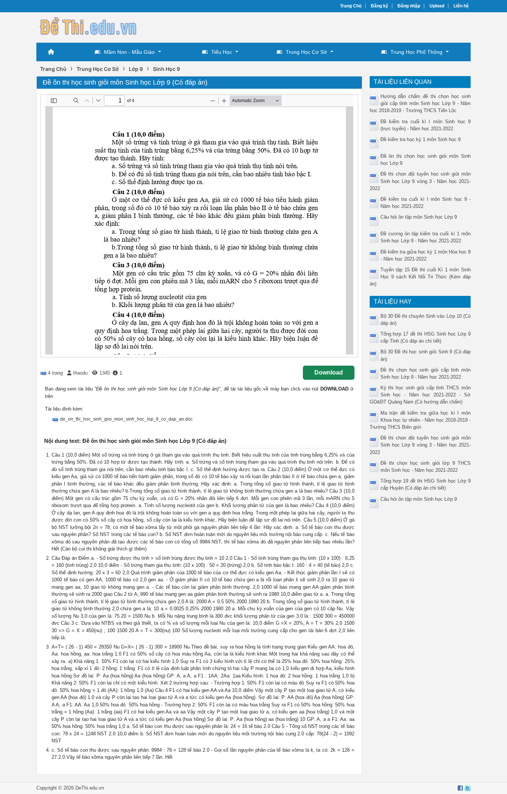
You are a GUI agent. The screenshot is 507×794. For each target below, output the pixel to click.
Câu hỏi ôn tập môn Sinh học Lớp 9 (418, 217)
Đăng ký (379, 6)
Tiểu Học (221, 52)
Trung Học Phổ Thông (416, 52)
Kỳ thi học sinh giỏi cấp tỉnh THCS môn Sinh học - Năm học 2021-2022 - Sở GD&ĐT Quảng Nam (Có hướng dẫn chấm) (420, 395)
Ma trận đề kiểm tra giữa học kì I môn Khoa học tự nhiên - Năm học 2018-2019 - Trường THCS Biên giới (420, 420)
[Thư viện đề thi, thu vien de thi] (88, 26)
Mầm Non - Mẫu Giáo (129, 52)
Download (328, 372)
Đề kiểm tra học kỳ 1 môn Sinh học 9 (420, 139)
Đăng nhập (409, 6)
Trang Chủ (351, 6)
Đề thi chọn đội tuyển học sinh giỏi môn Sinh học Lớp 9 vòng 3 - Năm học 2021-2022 (420, 181)
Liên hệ (461, 6)
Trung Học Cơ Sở (306, 52)
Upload (436, 6)
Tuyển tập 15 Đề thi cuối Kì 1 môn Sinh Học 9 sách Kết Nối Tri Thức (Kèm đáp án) (420, 277)
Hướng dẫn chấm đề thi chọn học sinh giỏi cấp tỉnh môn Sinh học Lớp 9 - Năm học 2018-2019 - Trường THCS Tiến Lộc (420, 103)
